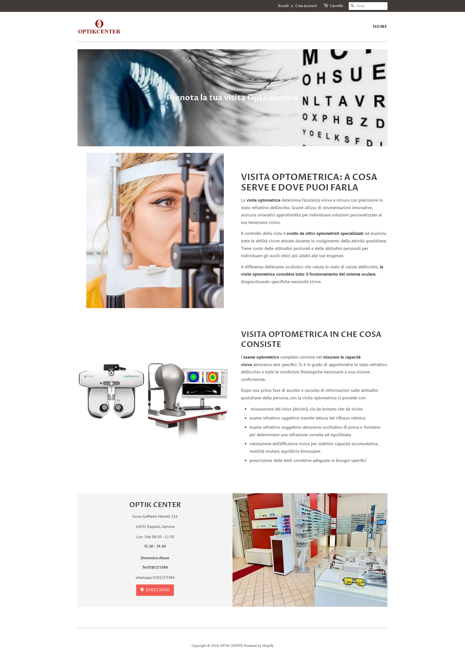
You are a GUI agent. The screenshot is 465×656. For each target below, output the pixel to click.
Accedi (283, 6)
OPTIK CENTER (231, 645)
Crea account (306, 6)
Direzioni (157, 590)
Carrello (336, 6)
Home (380, 26)
